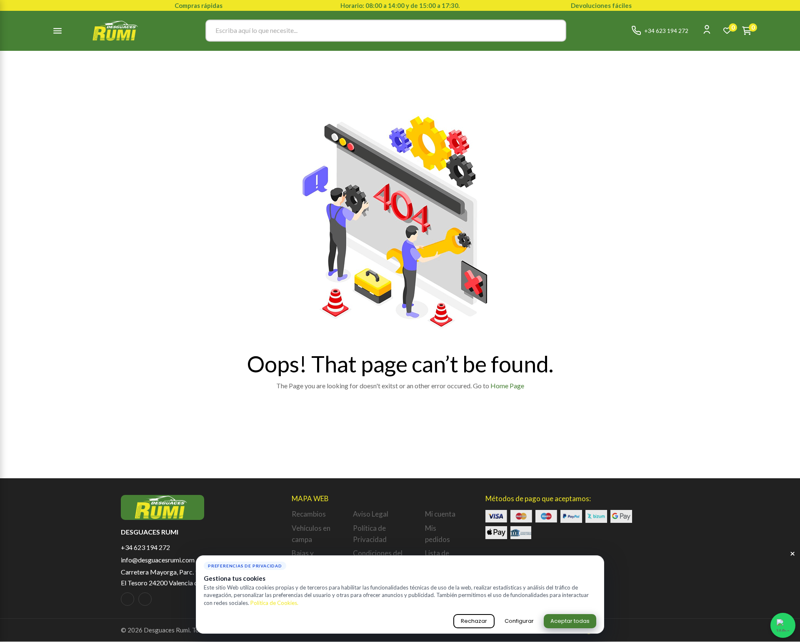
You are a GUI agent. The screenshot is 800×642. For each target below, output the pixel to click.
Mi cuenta (440, 514)
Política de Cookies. (274, 603)
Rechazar (474, 621)
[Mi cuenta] (707, 29)
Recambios (309, 514)
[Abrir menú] (57, 30)
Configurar (519, 621)
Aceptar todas (570, 621)
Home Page (507, 386)
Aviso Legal (370, 514)
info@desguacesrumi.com (158, 560)
